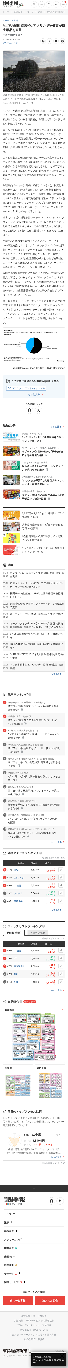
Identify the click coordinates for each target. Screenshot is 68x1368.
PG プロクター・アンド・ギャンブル (26, 388)
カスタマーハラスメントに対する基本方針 (34, 1334)
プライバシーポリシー (28, 1325)
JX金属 (17, 885)
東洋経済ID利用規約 (34, 1339)
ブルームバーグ (10, 42)
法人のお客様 (50, 1300)
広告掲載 (18, 1320)
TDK (16, 974)
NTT (16, 981)
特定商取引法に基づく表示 (34, 1329)
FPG (16, 869)
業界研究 (9, 1248)
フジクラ (18, 893)
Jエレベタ (19, 877)
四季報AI (9, 1265)
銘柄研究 (9, 1231)
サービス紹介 (40, 1316)
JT (15, 958)
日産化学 (18, 901)
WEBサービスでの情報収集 (40, 1320)
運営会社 (25, 1316)
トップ (6, 11)
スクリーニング (13, 1239)
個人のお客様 (17, 1300)
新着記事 (18, 11)
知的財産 (46, 1325)
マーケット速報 (34, 11)
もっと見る (34, 394)
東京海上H (19, 966)
